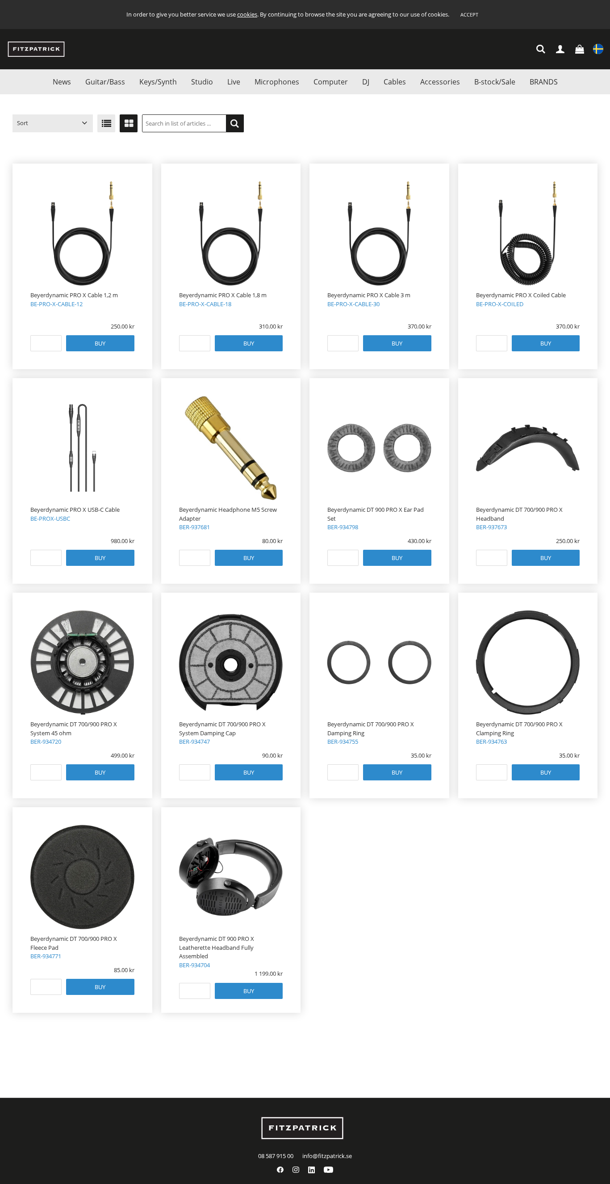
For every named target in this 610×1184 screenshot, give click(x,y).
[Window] (129, 123)
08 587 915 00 (275, 1156)
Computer (330, 82)
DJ (365, 82)
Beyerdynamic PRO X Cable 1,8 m (223, 295)
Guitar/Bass (105, 82)
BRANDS (544, 82)
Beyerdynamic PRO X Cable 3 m (368, 295)
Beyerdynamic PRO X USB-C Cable (75, 510)
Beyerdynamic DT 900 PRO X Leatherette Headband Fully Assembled (216, 947)
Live (233, 82)
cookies (247, 14)
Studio (202, 82)
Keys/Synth (158, 82)
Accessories (440, 82)
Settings (598, 49)
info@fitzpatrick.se (327, 1156)
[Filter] (235, 123)
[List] (106, 123)
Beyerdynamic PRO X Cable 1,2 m (74, 295)
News (62, 82)
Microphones (277, 82)
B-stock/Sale (494, 82)
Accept (469, 14)
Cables (395, 82)
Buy (100, 343)
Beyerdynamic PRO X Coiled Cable (521, 295)
